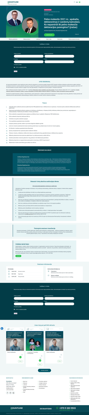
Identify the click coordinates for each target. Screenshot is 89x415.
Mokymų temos (27, 39)
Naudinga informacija (75, 394)
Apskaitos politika (74, 393)
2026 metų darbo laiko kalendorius (75, 399)
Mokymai (25, 383)
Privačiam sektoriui (43, 381)
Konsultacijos (42, 388)
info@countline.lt (29, 214)
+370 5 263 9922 (9, 389)
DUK (24, 392)
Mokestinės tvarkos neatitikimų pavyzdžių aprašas (44, 89)
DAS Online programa (75, 388)
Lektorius (38, 39)
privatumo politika (23, 67)
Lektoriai (25, 384)
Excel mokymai (74, 381)
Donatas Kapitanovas (61, 30)
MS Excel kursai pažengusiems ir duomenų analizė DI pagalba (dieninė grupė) (34, 334)
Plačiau (20, 361)
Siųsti (15, 71)
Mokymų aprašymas (13, 39)
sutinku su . (21, 67)
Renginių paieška (44, 370)
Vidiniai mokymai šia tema (74, 39)
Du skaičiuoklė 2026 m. (75, 401)
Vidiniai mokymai (42, 384)
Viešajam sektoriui (43, 383)
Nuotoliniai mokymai (43, 386)
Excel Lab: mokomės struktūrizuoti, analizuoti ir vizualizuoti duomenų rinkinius (54, 334)
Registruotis (49, 34)
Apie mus (25, 381)
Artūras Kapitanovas (49, 30)
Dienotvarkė (60, 39)
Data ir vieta (49, 39)
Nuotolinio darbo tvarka (75, 396)
